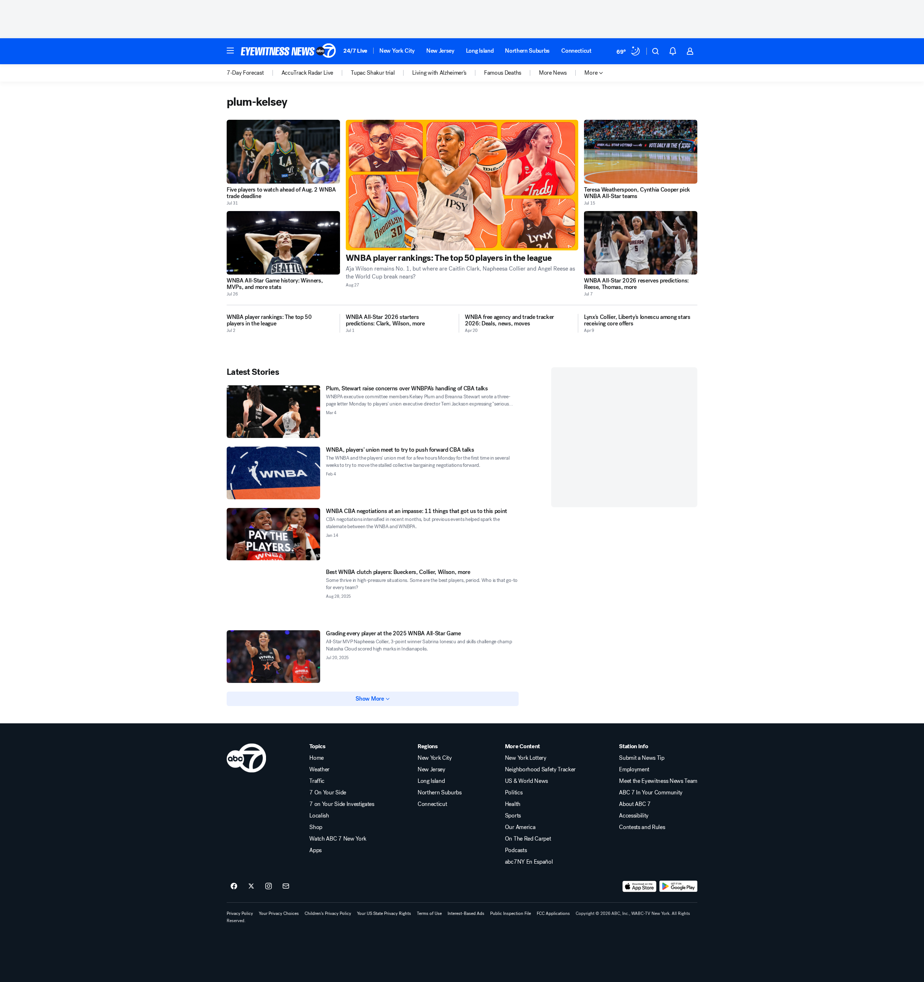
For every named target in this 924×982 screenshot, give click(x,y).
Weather (319, 769)
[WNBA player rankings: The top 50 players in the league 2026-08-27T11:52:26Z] (462, 185)
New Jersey (440, 50)
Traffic (316, 781)
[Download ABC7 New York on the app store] (639, 886)
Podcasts (516, 850)
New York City (397, 50)
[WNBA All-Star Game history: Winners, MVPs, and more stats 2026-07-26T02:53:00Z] (283, 243)
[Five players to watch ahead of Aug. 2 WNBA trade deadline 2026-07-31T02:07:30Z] (283, 152)
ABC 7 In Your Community (651, 792)
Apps (315, 850)
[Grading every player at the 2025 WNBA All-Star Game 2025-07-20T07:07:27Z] (273, 656)
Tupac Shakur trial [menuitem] (373, 73)
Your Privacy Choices (279, 913)
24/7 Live (355, 50)
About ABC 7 (634, 804)
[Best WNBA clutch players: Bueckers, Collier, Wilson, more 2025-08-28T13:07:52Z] (273, 595)
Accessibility (634, 816)
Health (512, 804)
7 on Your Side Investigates (341, 804)
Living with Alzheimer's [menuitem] (439, 73)
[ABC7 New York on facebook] (234, 886)
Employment (634, 769)
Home (316, 758)
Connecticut (576, 50)
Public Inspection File (510, 913)
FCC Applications (553, 913)
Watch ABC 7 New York (337, 839)
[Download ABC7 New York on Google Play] (678, 886)
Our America (520, 827)
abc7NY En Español (529, 862)
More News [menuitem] (553, 73)
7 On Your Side (327, 792)
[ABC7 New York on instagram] (268, 886)
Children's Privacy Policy (328, 913)
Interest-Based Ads (466, 913)
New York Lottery (525, 758)
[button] (230, 50)
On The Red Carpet (528, 839)
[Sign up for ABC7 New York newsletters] (286, 886)
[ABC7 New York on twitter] (251, 886)
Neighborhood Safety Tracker (540, 769)
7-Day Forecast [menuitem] (245, 73)
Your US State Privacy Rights (384, 913)
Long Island (479, 50)
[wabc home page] (246, 758)
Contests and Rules (642, 827)
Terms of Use (429, 913)
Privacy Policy (240, 913)
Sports (513, 816)
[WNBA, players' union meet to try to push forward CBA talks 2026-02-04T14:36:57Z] (273, 473)
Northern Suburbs (527, 50)
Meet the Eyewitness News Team (658, 781)
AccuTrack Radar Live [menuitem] (308, 73)
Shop (315, 827)
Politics (513, 792)
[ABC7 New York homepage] (288, 51)
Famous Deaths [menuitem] (502, 73)
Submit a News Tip (641, 758)
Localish (319, 816)
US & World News (526, 781)
